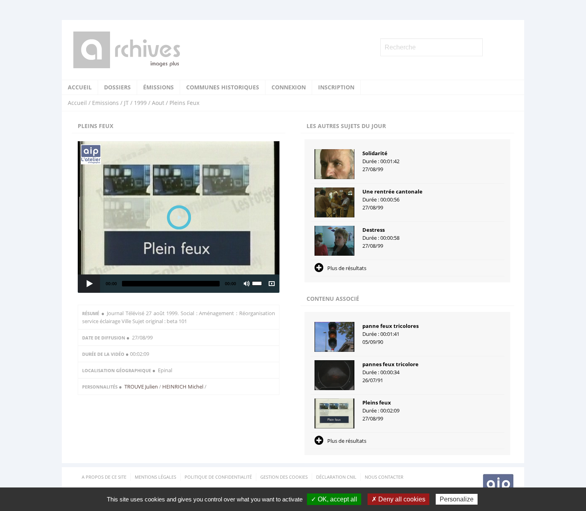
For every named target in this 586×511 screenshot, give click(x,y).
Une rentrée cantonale (392, 191)
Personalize (457, 499)
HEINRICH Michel (183, 386)
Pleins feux (376, 402)
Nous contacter (384, 477)
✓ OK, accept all (334, 499)
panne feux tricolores (390, 325)
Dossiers (117, 87)
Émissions (158, 87)
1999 (140, 103)
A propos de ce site (104, 477)
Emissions (105, 103)
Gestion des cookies (284, 477)
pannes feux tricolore (390, 364)
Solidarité (374, 153)
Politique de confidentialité (218, 477)
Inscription (336, 87)
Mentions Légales (155, 477)
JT (126, 103)
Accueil (80, 87)
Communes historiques (222, 87)
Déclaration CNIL (336, 477)
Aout (158, 103)
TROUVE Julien (141, 386)
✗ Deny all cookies (398, 499)
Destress (373, 229)
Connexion (288, 87)
